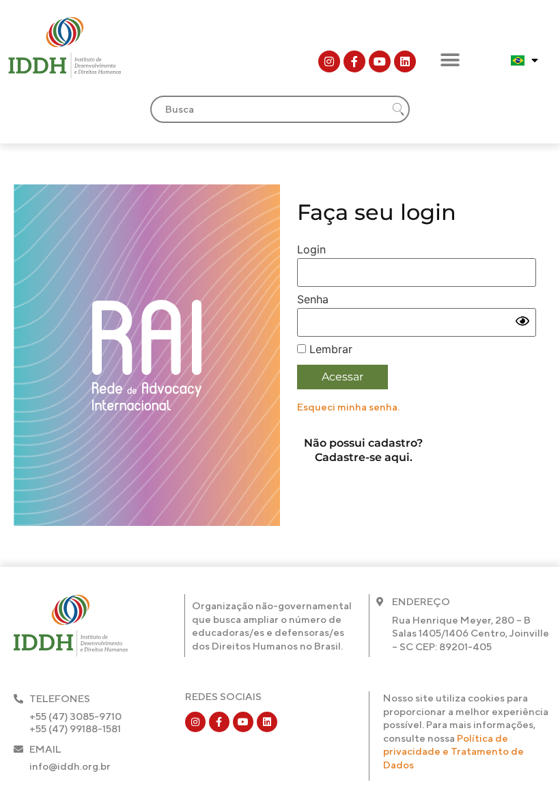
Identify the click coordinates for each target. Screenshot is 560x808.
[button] (449, 59)
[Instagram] (329, 61)
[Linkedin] (405, 61)
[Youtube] (380, 61)
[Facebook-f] (354, 61)
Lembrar (329, 349)
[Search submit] (398, 109)
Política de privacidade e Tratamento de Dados (453, 751)
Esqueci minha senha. (348, 407)
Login (311, 249)
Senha (312, 299)
